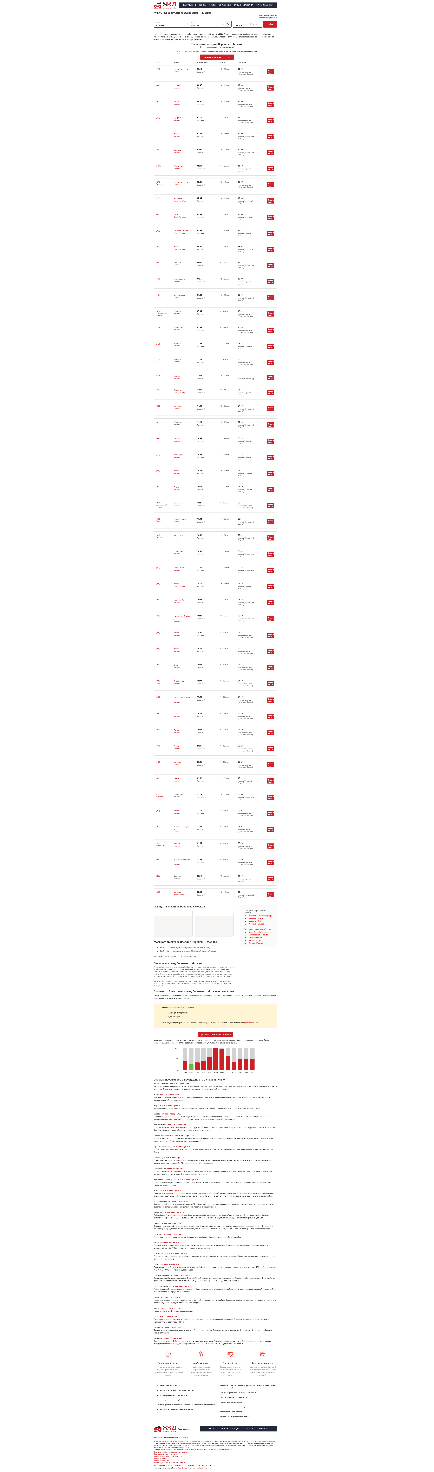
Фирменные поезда (229, 1428)
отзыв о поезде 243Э (178, 1201)
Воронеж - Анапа (256, 918)
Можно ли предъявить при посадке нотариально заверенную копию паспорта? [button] (186, 1405)
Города (202, 5)
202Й (158, 810)
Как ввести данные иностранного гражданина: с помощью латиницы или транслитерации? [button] (247, 1387)
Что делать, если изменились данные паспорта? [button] (175, 1409)
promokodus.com (251, 1023)
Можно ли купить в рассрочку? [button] (168, 1400)
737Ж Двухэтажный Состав (161, 313)
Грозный (177, 85)
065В (158, 263)
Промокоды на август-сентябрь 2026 (168, 1456)
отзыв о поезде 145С (180, 1275)
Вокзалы (263, 1428)
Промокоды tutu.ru (161, 1458)
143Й (158, 295)
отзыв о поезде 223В (173, 1234)
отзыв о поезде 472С (184, 1136)
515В (158, 551)
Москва (177, 72)
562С (158, 616)
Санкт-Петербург (180, 201)
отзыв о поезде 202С (170, 1242)
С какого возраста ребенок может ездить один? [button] (238, 1393)
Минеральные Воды (181, 231)
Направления (189, 5)
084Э (158, 438)
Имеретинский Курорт (182, 616)
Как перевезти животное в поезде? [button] (233, 1407)
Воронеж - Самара (256, 924)
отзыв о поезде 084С (173, 1338)
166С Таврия (159, 520)
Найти (270, 24)
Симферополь (179, 519)
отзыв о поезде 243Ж (174, 1212)
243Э (158, 230)
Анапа (176, 487)
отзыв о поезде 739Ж (179, 1084)
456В (158, 150)
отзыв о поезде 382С (181, 1147)
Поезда (212, 5)
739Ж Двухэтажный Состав (161, 505)
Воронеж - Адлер (256, 921)
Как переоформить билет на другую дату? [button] (172, 1395)
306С (158, 665)
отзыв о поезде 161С (170, 1264)
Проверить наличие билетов (215, 1034)
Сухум (176, 214)
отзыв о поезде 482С (177, 1125)
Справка (210, 1428)
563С (158, 778)
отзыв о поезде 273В (175, 1158)
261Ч (158, 422)
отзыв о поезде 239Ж (171, 1223)
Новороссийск (179, 568)
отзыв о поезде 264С (174, 1169)
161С (158, 746)
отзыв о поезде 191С (178, 1253)
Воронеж (177, 263)
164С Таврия (159, 536)
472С (158, 134)
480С (158, 214)
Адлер (176, 101)
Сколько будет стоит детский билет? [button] (233, 1397)
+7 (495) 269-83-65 (182, 1468)
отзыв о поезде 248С (172, 1190)
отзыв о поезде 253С (189, 1180)
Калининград (179, 895)
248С (158, 632)
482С (158, 567)
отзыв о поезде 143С (182, 1286)
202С (158, 827)
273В (158, 360)
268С (158, 697)
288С (158, 600)
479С (158, 198)
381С (158, 117)
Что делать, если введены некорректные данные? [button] (175, 1390)
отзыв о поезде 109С (168, 1316)
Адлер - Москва (255, 940)
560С (158, 892)
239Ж (158, 327)
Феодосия (178, 535)
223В (158, 876)
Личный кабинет (264, 5)
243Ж (158, 166)
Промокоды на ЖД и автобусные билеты (169, 1463)
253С (158, 454)
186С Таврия (159, 682)
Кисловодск (178, 279)
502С (158, 406)
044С (158, 859)
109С (158, 487)
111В (158, 390)
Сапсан (237, 5)
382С (158, 85)
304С (158, 714)
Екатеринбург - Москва (258, 935)
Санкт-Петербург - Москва (260, 932)
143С (158, 279)
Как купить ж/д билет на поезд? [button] (168, 1386)
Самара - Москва (256, 943)
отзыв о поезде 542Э (171, 1114)
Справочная (225, 5)
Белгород (178, 150)
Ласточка (248, 5)
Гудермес (177, 118)
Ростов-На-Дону (180, 69)
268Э (158, 730)
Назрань (177, 843)
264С (158, 584)
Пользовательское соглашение (166, 1454)
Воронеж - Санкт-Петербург (260, 916)
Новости (249, 1428)
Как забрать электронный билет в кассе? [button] (235, 1416)
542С (158, 101)
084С (158, 471)
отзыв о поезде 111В (170, 1308)
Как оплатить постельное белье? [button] (232, 1402)
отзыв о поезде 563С (171, 1106)
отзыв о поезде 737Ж (169, 1095)
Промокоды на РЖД (161, 1461)
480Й (158, 247)
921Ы (158, 343)
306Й (158, 649)
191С (158, 69)
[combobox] (171, 24)
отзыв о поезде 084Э (171, 1327)
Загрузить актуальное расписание (217, 57)
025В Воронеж (159, 795)
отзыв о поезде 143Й (170, 1297)
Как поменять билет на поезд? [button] (231, 1412)
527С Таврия (159, 183)
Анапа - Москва (255, 937)
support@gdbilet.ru (200, 1468)
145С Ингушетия (160, 844)
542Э (158, 762)
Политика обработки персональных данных (171, 1452)
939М (158, 376)
